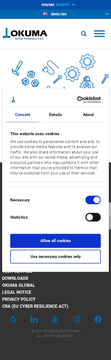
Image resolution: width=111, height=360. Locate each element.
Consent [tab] (22, 114)
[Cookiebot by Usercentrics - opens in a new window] (78, 99)
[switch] (88, 217)
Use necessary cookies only (55, 256)
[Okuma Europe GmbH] (25, 33)
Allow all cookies (55, 240)
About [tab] (88, 114)
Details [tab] (55, 114)
